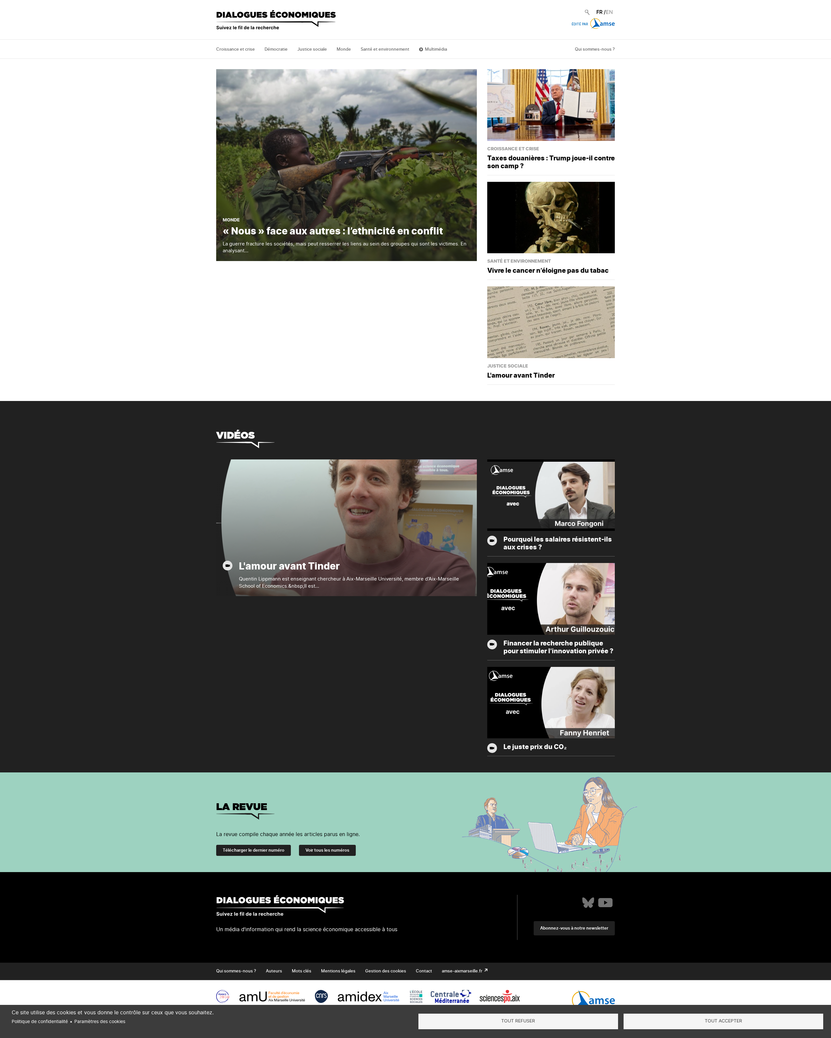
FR (599, 12)
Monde (344, 49)
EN (609, 12)
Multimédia (436, 49)
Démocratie (276, 49)
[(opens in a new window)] (588, 902)
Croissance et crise (235, 49)
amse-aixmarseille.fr (462, 971)
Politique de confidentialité (40, 1021)
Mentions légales (338, 971)
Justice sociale (312, 49)
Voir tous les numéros (327, 850)
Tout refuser (518, 1021)
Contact (424, 971)
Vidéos (235, 435)
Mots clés (301, 971)
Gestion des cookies (385, 971)
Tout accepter (723, 1021)
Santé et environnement (385, 49)
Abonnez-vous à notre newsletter (574, 928)
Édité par (580, 24)
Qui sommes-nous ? (595, 49)
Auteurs (274, 971)
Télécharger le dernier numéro (253, 850)
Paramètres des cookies (99, 1021)
